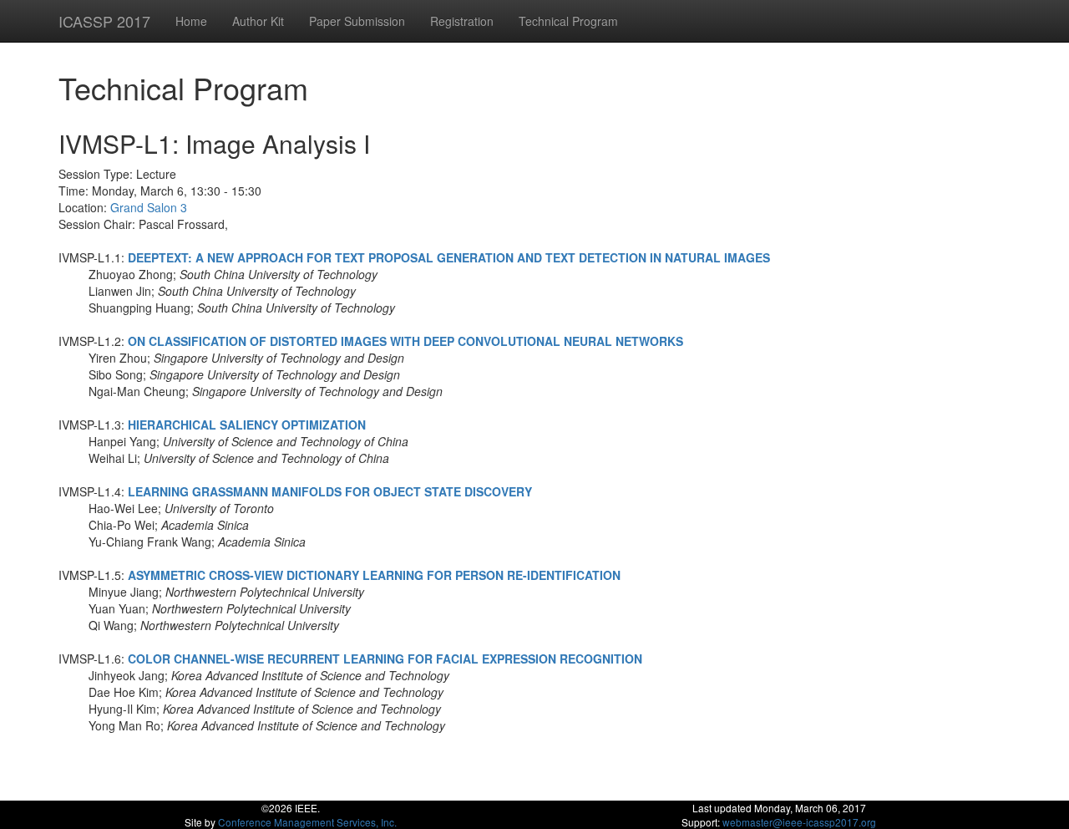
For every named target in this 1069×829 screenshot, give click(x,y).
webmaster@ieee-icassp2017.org (799, 822)
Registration (462, 21)
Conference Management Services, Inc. (307, 822)
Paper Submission (357, 21)
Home (191, 21)
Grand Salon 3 (148, 207)
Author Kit (258, 21)
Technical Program (568, 21)
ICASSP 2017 (104, 21)
